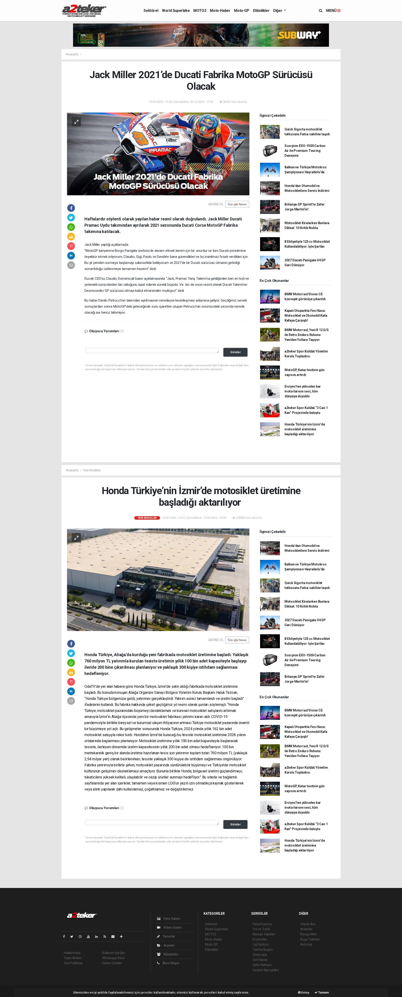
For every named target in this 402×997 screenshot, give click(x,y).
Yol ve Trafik (261, 929)
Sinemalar (260, 955)
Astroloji (306, 944)
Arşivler (169, 945)
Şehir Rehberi (262, 965)
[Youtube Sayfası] (90, 936)
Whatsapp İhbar (113, 958)
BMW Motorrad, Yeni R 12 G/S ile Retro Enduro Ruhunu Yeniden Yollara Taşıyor (307, 335)
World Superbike (176, 10)
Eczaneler (260, 939)
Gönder (235, 352)
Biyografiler (308, 934)
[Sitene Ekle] (123, 936)
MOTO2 (199, 10)
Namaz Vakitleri (264, 934)
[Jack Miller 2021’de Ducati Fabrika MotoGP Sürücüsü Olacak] (158, 153)
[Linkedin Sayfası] (98, 936)
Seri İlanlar (260, 960)
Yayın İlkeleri (72, 958)
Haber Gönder (112, 963)
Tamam (323, 992)
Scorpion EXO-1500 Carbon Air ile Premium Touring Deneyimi (305, 150)
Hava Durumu (262, 924)
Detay (305, 992)
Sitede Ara (307, 924)
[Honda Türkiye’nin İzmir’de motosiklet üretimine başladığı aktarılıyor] (158, 579)
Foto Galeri (171, 919)
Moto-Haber (220, 10)
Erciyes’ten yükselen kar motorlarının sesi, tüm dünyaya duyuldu (303, 391)
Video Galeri (172, 927)
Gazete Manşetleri (266, 970)
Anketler (306, 929)
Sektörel (151, 10)
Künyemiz (170, 954)
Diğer (278, 10)
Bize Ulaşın (170, 963)
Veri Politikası (73, 963)
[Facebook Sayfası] (66, 936)
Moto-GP (241, 10)
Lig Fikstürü (261, 944)
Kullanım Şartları (113, 953)
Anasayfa (72, 54)
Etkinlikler (261, 10)
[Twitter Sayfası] (73, 936)
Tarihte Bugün (263, 949)
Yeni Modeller (92, 470)
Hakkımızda (72, 953)
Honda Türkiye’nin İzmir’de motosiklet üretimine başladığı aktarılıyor (305, 429)
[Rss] (107, 936)
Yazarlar (168, 936)
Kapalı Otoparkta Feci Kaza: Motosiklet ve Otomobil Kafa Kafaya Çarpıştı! (306, 315)
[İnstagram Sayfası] (82, 936)
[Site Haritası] (114, 936)
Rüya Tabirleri (310, 939)
